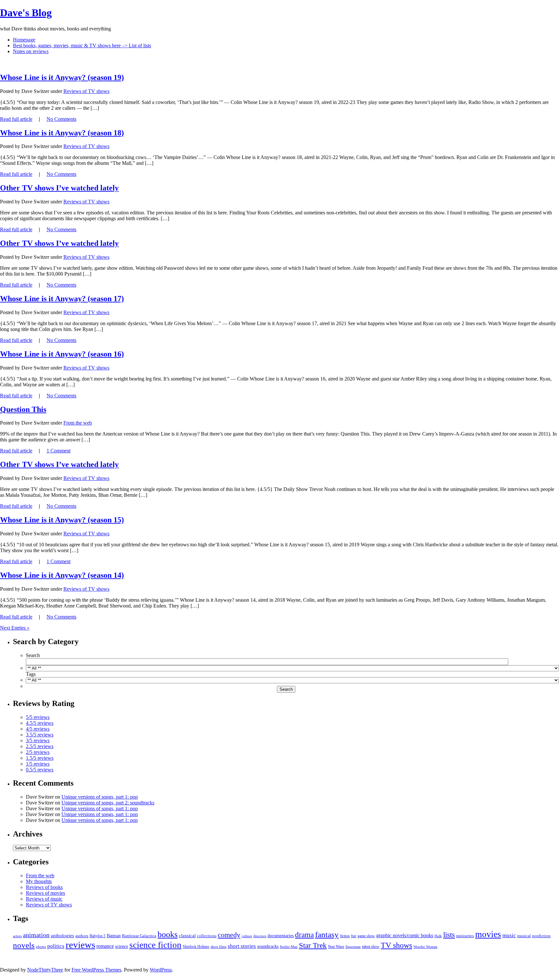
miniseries (465, 935)
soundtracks (268, 946)
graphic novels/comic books (404, 935)
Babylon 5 (97, 936)
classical (187, 935)
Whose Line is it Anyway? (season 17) (62, 298)
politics (55, 946)
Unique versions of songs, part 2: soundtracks (107, 802)
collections (206, 935)
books (168, 934)
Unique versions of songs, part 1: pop (99, 797)
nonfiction (541, 935)
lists (449, 935)
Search (33, 655)
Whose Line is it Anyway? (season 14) (62, 575)
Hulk (438, 936)
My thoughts (39, 881)
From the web (77, 423)
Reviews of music (44, 899)
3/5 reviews (37, 740)
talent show (370, 947)
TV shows (396, 945)
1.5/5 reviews (39, 758)
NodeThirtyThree (45, 969)
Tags (31, 674)
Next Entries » (14, 628)
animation (36, 934)
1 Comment (59, 450)
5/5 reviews (37, 717)
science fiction (155, 945)
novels (24, 945)
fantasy (327, 934)
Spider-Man (289, 947)
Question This (23, 409)
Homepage (24, 39)
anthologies (62, 935)
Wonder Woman (425, 947)
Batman (114, 935)
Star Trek (313, 945)
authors (81, 935)
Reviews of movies (45, 893)
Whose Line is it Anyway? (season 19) (62, 77)
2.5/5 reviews (39, 746)
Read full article (16, 119)
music (509, 935)
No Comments (61, 119)
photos (41, 947)
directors (259, 936)
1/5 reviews (37, 764)
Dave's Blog (26, 12)
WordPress (161, 969)
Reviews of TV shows (86, 91)
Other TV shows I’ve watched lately (59, 188)
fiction (345, 936)
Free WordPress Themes (96, 969)
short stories (242, 946)
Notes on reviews (31, 51)
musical (524, 935)
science (121, 946)
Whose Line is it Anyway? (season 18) (62, 133)
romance (105, 946)
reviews (80, 944)
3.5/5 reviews (39, 734)
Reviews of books (44, 887)
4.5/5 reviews (39, 723)
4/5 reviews (37, 729)
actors (17, 936)
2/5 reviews (37, 752)
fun (353, 936)
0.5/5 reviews (39, 769)
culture (247, 936)
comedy (229, 935)
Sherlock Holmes (196, 947)
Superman (353, 947)
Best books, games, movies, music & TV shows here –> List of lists (82, 45)
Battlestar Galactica (139, 936)
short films (218, 947)
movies (488, 934)
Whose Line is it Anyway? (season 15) (62, 520)
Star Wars (336, 946)
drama (304, 935)
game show (366, 936)
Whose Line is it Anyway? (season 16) (62, 354)
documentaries (281, 935)
